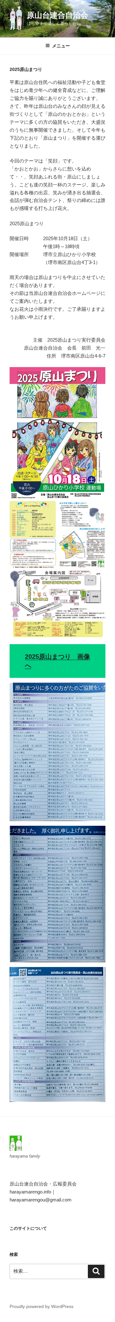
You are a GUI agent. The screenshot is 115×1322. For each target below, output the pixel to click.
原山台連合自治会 (57, 15)
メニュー (61, 45)
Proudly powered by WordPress (41, 1306)
